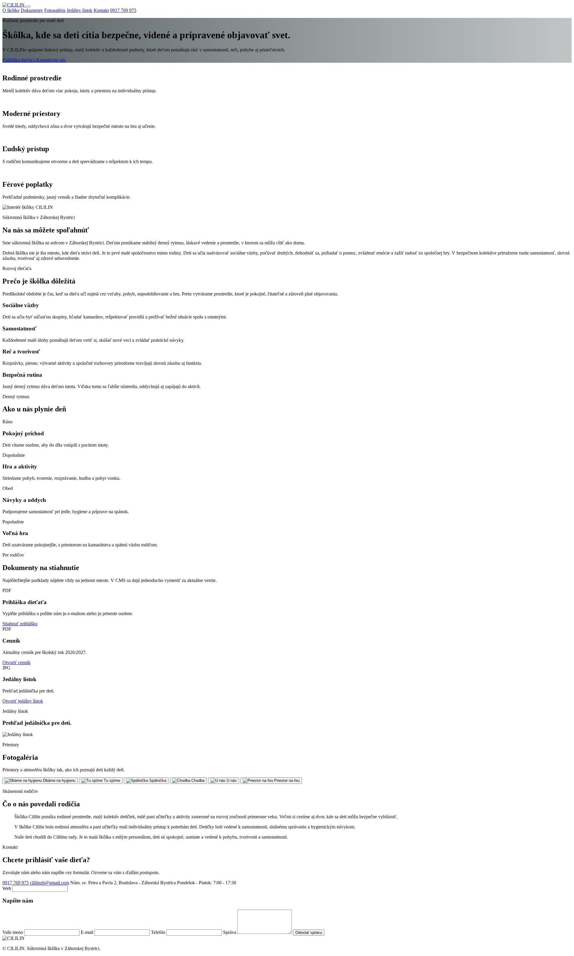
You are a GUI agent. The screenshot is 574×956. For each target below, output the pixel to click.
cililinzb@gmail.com (49, 882)
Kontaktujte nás (51, 59)
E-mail (87, 932)
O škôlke (10, 10)
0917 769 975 (123, 10)
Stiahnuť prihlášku (19, 623)
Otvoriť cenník (16, 662)
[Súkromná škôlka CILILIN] (14, 4)
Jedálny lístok (79, 10)
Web (7, 888)
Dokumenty (32, 10)
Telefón (159, 932)
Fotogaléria (54, 10)
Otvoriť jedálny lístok (22, 701)
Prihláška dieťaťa (18, 59)
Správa (230, 932)
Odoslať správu (308, 932)
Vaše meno (13, 932)
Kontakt (101, 10)
